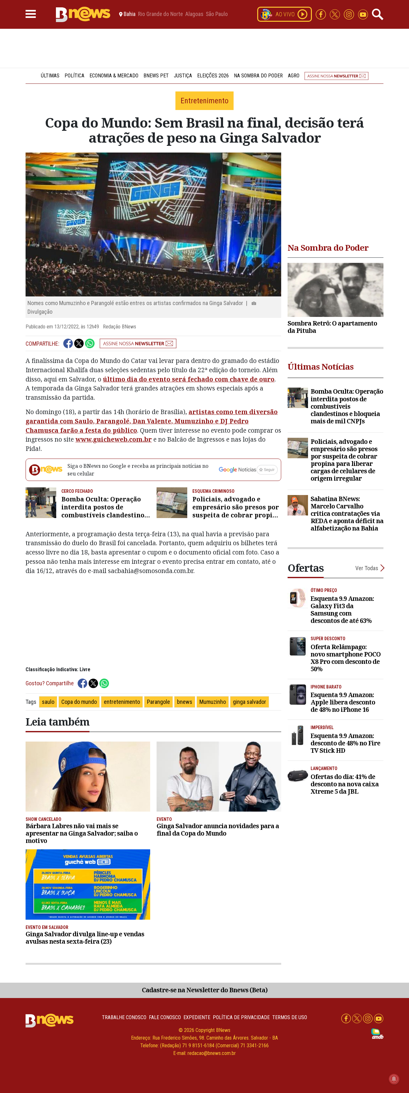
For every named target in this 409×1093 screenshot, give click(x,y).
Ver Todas (366, 568)
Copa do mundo (79, 701)
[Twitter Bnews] (335, 14)
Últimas (50, 76)
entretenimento (122, 701)
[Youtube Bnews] (363, 14)
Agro (293, 76)
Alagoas (194, 14)
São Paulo (217, 14)
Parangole (158, 701)
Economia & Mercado (113, 76)
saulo (48, 701)
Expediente (196, 1017)
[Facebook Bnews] (321, 14)
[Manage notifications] (394, 1079)
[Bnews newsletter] (336, 76)
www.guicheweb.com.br (113, 439)
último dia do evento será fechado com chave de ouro (188, 379)
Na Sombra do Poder (258, 76)
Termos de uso (289, 1017)
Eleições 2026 (213, 76)
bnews (184, 701)
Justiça (183, 76)
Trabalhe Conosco (124, 1017)
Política (74, 76)
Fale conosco (165, 1017)
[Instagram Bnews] (350, 14)
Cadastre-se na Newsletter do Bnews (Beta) (204, 990)
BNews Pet (156, 76)
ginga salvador (249, 701)
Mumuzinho (212, 701)
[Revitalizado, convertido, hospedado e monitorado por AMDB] (377, 1033)
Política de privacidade (241, 1017)
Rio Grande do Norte (160, 14)
